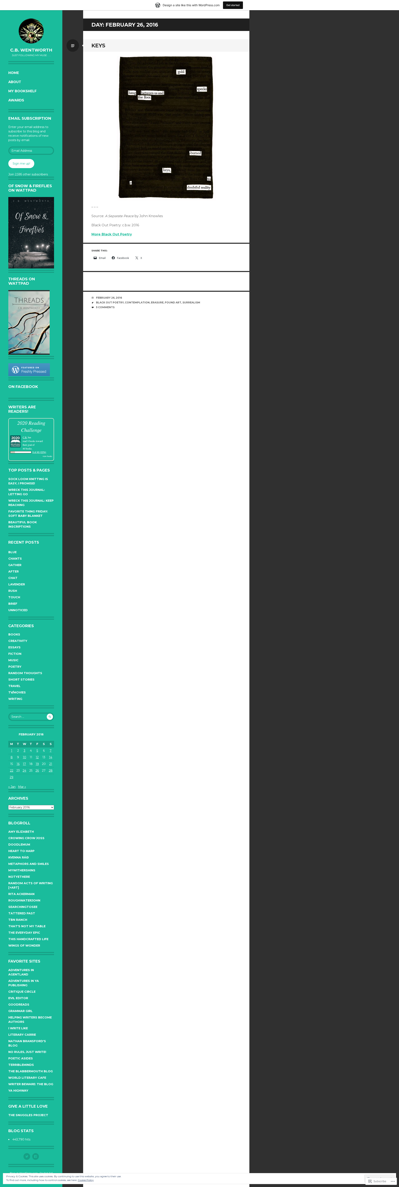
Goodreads (18, 1004)
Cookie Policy (86, 1180)
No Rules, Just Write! (27, 1052)
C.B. (25, 437)
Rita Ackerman (21, 894)
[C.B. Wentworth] (31, 30)
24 (24, 770)
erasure (157, 302)
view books (47, 456)
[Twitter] (26, 1156)
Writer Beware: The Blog (30, 1084)
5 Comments (105, 307)
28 (51, 770)
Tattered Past (21, 913)
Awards (16, 100)
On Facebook (23, 386)
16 (18, 764)
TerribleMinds (21, 1065)
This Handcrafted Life (28, 939)
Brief (12, 604)
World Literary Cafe (27, 1078)
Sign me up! (21, 163)
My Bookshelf (22, 91)
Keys (98, 45)
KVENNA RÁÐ (18, 857)
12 (37, 757)
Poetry (14, 667)
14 (50, 757)
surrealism (191, 302)
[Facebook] (35, 1156)
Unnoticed (18, 610)
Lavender (16, 584)
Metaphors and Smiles (28, 864)
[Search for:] (31, 717)
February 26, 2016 (109, 297)
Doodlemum (19, 844)
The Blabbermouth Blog (30, 1071)
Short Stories (21, 679)
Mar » (22, 787)
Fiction (14, 654)
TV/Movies (17, 692)
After (13, 571)
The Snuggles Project (28, 1115)
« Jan (12, 787)
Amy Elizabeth (21, 832)
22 (11, 770)
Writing (15, 699)
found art (173, 302)
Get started (233, 5)
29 (11, 777)
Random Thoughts (25, 673)
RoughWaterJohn (24, 900)
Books (14, 634)
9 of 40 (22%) (39, 452)
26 (37, 770)
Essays (14, 647)
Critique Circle (22, 992)
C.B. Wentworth (31, 50)
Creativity (17, 641)
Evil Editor (18, 998)
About (14, 82)
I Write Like (18, 1028)
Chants (15, 558)
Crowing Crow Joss (26, 838)
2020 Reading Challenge (31, 426)
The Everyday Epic (24, 933)
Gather (14, 565)
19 (37, 764)
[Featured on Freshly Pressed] (29, 375)
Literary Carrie (22, 1035)
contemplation (137, 302)
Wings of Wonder (24, 945)
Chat (12, 578)
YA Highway (18, 1090)
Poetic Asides (20, 1058)
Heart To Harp (21, 851)
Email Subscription (29, 118)
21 (50, 764)
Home (13, 73)
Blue (12, 552)
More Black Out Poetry (111, 234)
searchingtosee (22, 907)
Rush (12, 591)
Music (13, 660)
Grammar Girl (20, 1011)
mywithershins (21, 870)
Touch (14, 597)
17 (24, 764)
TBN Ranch (17, 920)
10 (24, 757)
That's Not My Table (27, 926)
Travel (14, 686)
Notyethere (19, 877)
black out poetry (110, 302)
